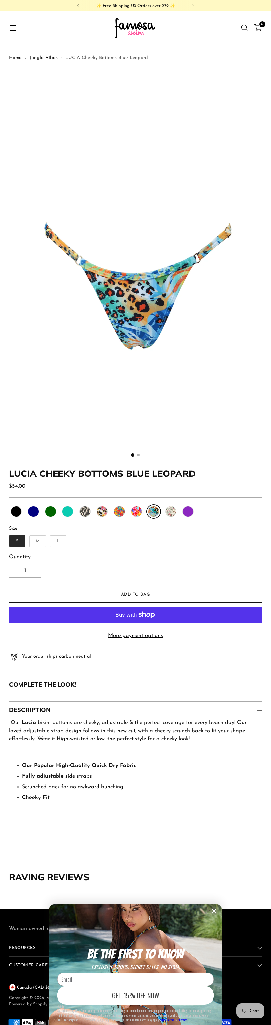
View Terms (167, 1019)
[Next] (193, 5)
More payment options (135, 635)
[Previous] (78, 5)
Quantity (20, 557)
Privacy (182, 1019)
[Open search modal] (244, 27)
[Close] (214, 911)
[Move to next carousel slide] (256, 846)
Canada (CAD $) (33, 987)
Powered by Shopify (28, 1004)
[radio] (16, 511)
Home (15, 58)
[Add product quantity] (35, 570)
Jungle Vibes (44, 58)
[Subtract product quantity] (15, 570)
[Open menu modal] (12, 27)
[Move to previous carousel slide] (241, 846)
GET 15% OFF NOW (135, 995)
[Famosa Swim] (135, 27)
